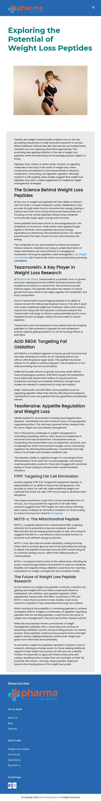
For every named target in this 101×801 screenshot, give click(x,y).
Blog (10, 723)
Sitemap (12, 728)
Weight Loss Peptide (18, 749)
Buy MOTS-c (14, 765)
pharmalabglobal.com (50, 797)
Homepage (56, 513)
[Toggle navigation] (93, 8)
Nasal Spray (14, 759)
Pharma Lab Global (27, 279)
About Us (12, 717)
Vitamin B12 (14, 754)
